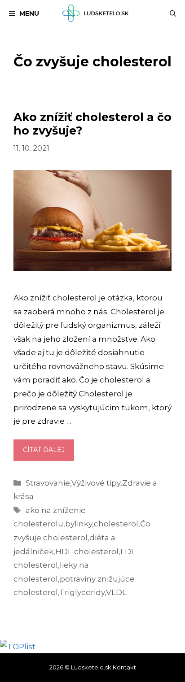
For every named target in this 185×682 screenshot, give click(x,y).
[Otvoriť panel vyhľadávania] (173, 13)
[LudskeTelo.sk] (97, 13)
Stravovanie (48, 482)
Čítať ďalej (48, 452)
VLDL (116, 592)
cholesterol (116, 523)
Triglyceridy (82, 592)
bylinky (78, 523)
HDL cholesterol (87, 551)
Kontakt (124, 667)
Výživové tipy (95, 482)
